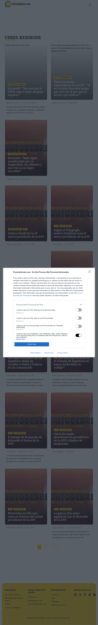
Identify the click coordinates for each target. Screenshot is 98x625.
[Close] (90, 272)
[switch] (79, 309)
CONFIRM (31, 344)
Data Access (49, 353)
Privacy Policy (62, 353)
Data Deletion (35, 353)
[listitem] (49, 304)
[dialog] (49, 312)
